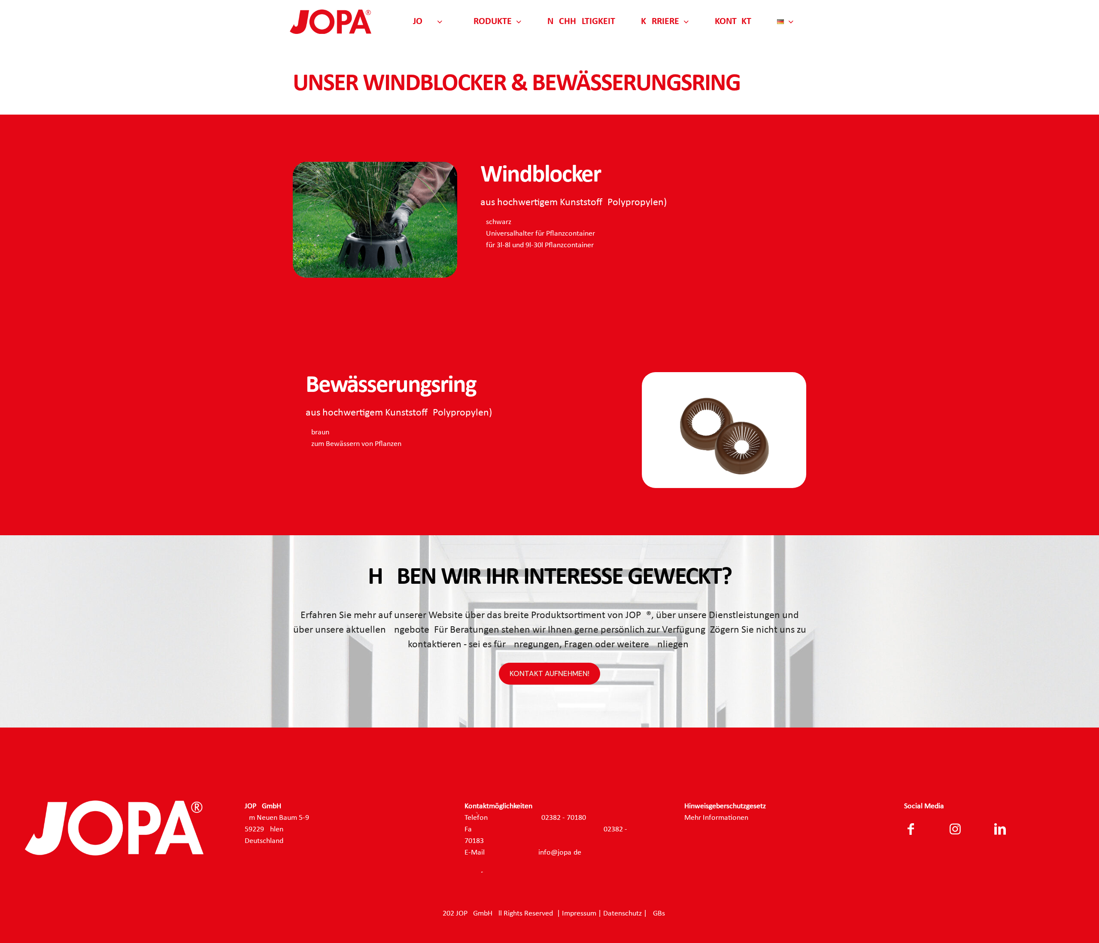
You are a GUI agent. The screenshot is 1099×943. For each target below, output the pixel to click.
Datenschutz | (626, 914)
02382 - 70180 (563, 818)
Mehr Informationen (716, 818)
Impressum (579, 914)
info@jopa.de (559, 853)
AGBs (657, 914)
